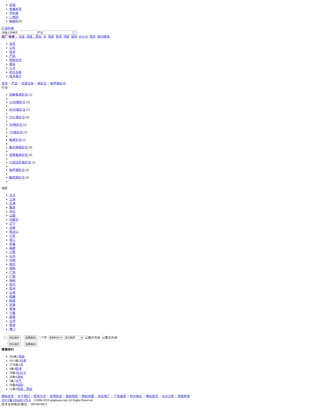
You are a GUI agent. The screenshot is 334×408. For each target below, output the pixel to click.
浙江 (12, 239)
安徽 (12, 244)
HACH (83, 36)
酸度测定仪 (17, 177)
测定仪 (42, 83)
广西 (12, 276)
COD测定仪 (17, 102)
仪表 (22, 36)
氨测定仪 (15, 139)
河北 (12, 211)
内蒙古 (14, 219)
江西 (12, 252)
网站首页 (8, 396)
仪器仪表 (27, 83)
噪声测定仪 (58, 83)
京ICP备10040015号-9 (16, 400)
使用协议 (56, 396)
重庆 (12, 207)
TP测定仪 (15, 124)
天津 (12, 203)
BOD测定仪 (17, 109)
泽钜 (66, 36)
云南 (12, 292)
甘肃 (12, 304)
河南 (12, 260)
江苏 (12, 235)
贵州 (12, 288)
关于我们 (24, 396)
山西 (12, 215)
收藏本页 (15, 9)
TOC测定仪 (17, 117)
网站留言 (152, 396)
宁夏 (12, 312)
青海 (12, 308)
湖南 (12, 268)
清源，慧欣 (34, 36)
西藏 (12, 296)
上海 (12, 199)
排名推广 (104, 396)
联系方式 (40, 396)
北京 (12, 195)
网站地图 (88, 396)
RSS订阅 (168, 396)
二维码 (14, 17)
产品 (14, 83)
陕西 (12, 300)
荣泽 (59, 36)
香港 (12, 325)
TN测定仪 (16, 132)
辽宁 (12, 223)
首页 (5, 83)
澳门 (12, 329)
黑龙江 (14, 231)
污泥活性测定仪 (20, 162)
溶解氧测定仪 (18, 94)
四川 (12, 284)
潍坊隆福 (103, 36)
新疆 (12, 317)
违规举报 (183, 396)
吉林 (12, 227)
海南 (12, 280)
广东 (12, 272)
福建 (12, 248)
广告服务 (120, 396)
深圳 (74, 36)
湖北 (12, 264)
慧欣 (92, 36)
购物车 (14, 21)
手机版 (14, 13)
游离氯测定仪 (18, 154)
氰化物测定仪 (18, 147)
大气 (18, 380)
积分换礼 (136, 396)
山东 (12, 256)
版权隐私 (72, 396)
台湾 (12, 321)
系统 (51, 36)
